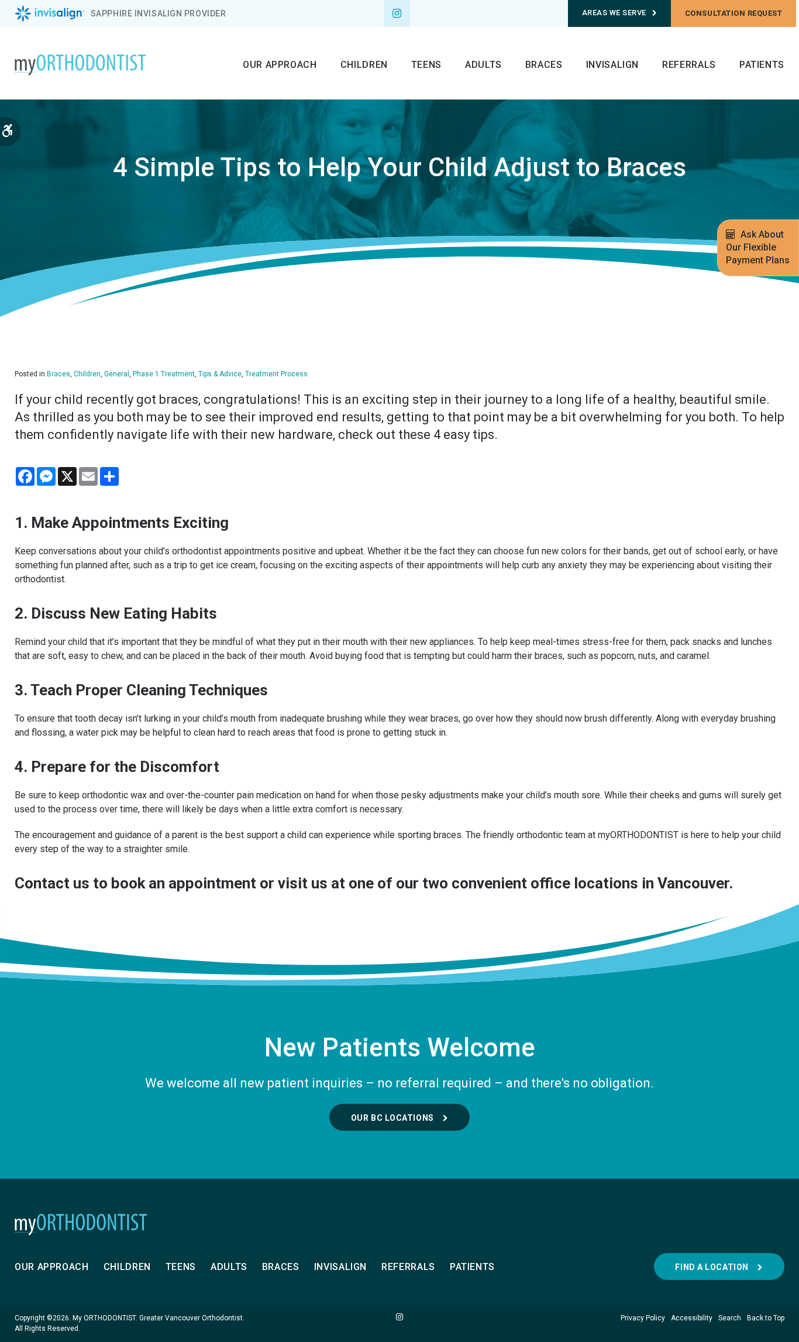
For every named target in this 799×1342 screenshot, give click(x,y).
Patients (761, 64)
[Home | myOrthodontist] (399, 1224)
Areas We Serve (614, 12)
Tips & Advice (220, 374)
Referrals (689, 64)
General (116, 374)
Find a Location (711, 1267)
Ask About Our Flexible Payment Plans (758, 247)
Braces (544, 64)
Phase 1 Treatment (164, 374)
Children (364, 64)
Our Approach (280, 64)
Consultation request (733, 13)
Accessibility (691, 1318)
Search (729, 1318)
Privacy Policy (643, 1318)
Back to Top (765, 1318)
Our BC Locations (392, 1118)
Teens (426, 64)
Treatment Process (276, 374)
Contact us (52, 883)
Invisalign (612, 64)
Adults (483, 64)
